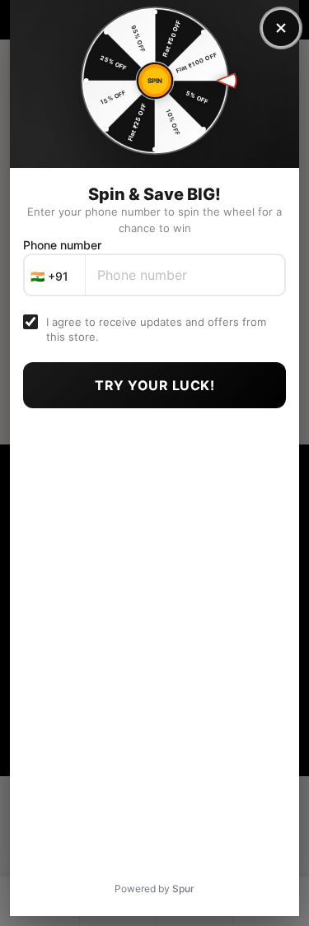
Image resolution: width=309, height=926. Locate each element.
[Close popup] (281, 28)
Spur (183, 888)
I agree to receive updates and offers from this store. (156, 329)
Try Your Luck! (154, 385)
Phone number (62, 245)
